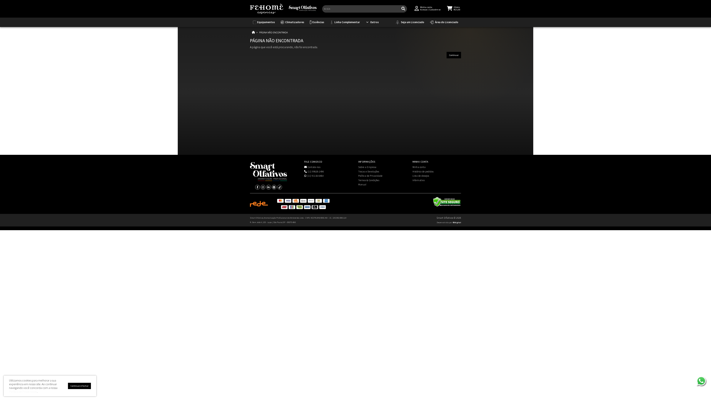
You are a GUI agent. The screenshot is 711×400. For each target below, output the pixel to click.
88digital (457, 222)
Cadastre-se (434, 9)
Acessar (424, 9)
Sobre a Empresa (367, 167)
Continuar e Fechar (79, 385)
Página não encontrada (273, 32)
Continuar (454, 55)
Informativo (419, 180)
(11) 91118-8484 (314, 175)
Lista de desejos (421, 175)
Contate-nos (313, 167)
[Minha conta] (417, 8)
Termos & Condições (368, 180)
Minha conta (419, 167)
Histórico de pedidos (423, 171)
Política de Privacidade (370, 175)
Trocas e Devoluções (368, 171)
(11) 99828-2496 (315, 171)
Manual (362, 184)
